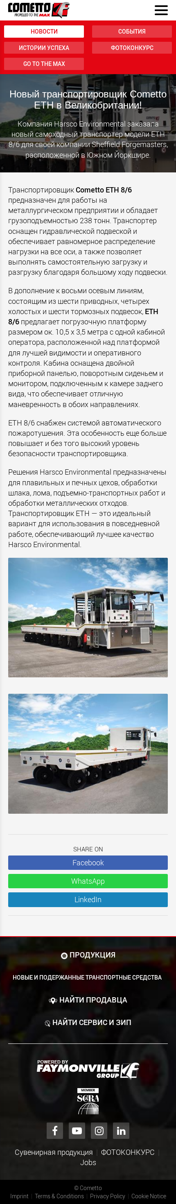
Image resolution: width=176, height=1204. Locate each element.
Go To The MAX (44, 64)
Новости (44, 31)
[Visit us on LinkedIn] (121, 1131)
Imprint (19, 1196)
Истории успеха (44, 48)
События (132, 31)
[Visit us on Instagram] (99, 1131)
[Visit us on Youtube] (77, 1131)
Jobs (88, 1162)
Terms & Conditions (59, 1196)
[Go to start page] (39, 10)
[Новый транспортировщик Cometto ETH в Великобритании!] (88, 622)
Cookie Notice (148, 1196)
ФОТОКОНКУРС (132, 48)
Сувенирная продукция (54, 1152)
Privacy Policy (107, 1196)
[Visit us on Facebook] (55, 1131)
